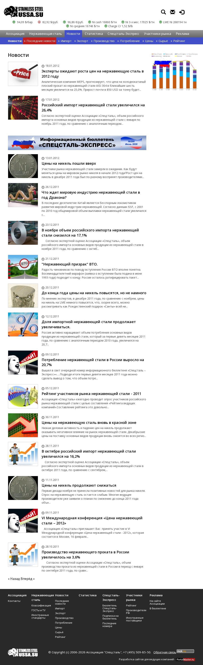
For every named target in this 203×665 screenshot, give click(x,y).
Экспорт (82, 41)
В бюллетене (158, 608)
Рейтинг (179, 41)
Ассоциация (15, 33)
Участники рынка (157, 33)
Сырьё (163, 41)
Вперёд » (28, 579)
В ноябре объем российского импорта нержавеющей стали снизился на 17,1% (90, 233)
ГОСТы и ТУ (38, 610)
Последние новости (41, 41)
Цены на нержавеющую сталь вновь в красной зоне (89, 422)
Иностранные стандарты (40, 616)
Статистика (94, 33)
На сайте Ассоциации (157, 602)
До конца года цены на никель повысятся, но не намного (94, 292)
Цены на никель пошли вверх (69, 163)
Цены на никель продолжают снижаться (79, 485)
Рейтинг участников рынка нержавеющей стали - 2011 (91, 393)
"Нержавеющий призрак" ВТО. (70, 264)
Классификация (41, 605)
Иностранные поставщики (135, 619)
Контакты (14, 600)
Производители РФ (136, 611)
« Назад (14, 579)
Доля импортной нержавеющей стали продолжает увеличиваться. (89, 324)
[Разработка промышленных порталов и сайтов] (185, 659)
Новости (73, 33)
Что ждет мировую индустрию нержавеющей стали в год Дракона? (91, 195)
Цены (149, 41)
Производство (104, 41)
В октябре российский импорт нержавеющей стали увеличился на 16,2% (89, 454)
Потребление (130, 41)
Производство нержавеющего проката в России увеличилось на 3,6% (85, 554)
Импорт (66, 41)
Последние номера (109, 624)
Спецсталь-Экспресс (123, 33)
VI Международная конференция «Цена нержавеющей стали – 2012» (92, 520)
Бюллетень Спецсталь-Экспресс (109, 608)
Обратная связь (164, 652)
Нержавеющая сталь (45, 33)
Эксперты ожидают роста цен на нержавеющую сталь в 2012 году (93, 74)
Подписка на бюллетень (110, 617)
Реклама (182, 33)
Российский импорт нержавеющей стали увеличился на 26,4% (93, 107)
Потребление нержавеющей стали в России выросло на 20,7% (93, 362)
